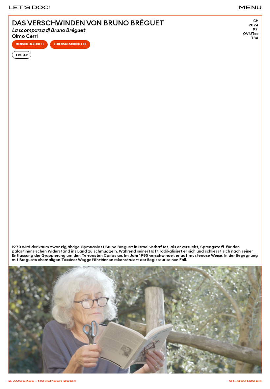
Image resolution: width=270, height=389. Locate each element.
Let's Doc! (29, 7)
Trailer (21, 55)
